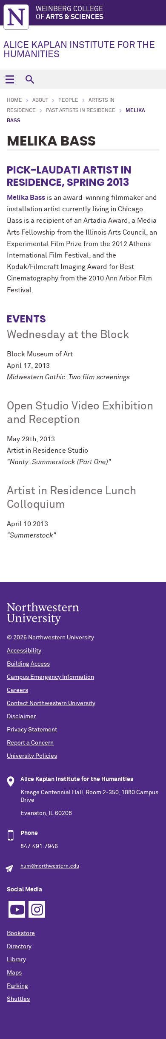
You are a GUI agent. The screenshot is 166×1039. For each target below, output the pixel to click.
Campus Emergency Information (50, 677)
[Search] (29, 79)
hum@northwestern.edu (49, 866)
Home (14, 100)
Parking (17, 986)
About (40, 100)
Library (16, 960)
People (68, 100)
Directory (19, 946)
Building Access (28, 664)
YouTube (17, 909)
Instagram (37, 909)
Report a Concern (30, 743)
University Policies (32, 756)
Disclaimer (21, 717)
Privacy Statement (32, 730)
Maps (14, 973)
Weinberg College (69, 13)
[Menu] (9, 79)
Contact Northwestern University (51, 703)
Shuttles (18, 999)
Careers (17, 690)
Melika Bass (26, 197)
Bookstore (21, 933)
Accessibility (24, 651)
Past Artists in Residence (80, 110)
